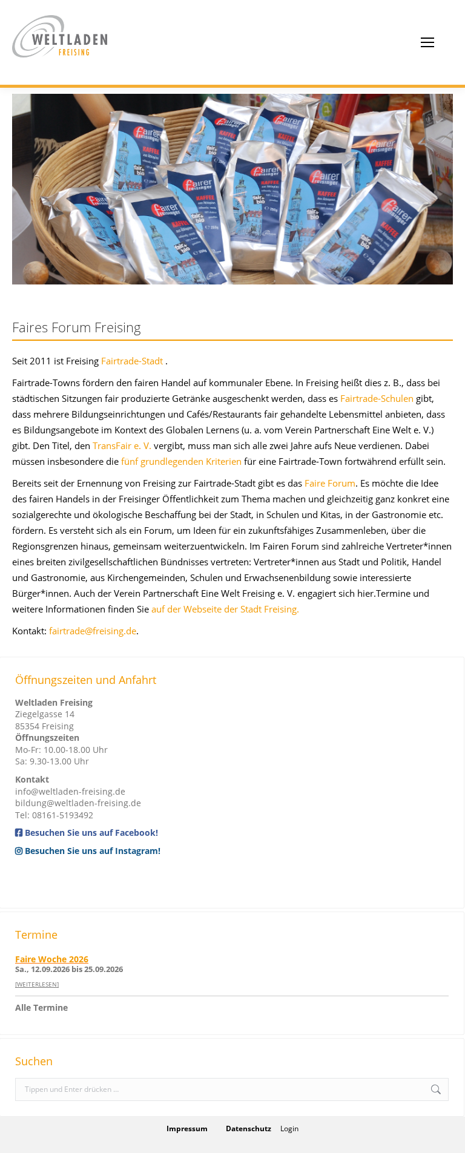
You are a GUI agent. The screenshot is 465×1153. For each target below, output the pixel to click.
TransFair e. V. (122, 445)
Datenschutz (248, 1128)
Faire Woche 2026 (51, 959)
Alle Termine (41, 1007)
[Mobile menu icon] (427, 42)
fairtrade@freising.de (92, 631)
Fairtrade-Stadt (132, 361)
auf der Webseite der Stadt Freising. (225, 609)
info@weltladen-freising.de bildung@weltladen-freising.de (78, 797)
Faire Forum (330, 483)
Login (289, 1128)
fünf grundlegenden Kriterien (181, 461)
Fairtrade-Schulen (377, 398)
